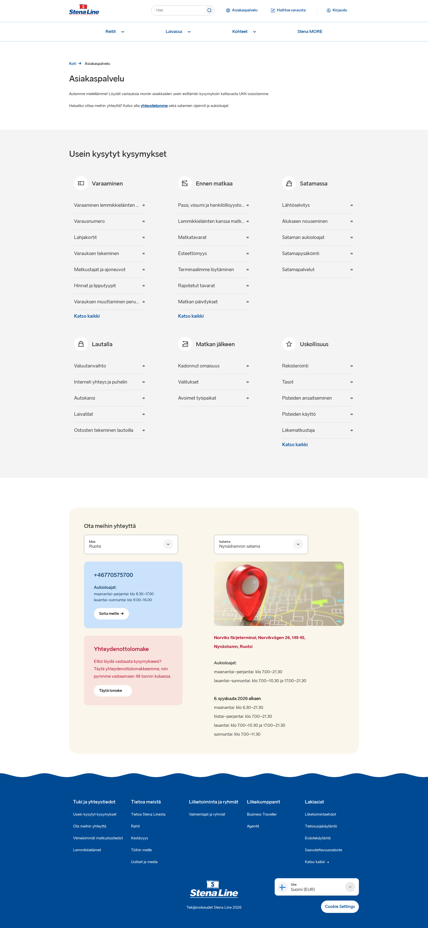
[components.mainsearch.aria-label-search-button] (209, 11)
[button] (317, 887)
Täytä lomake (110, 690)
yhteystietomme (154, 105)
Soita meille (109, 613)
